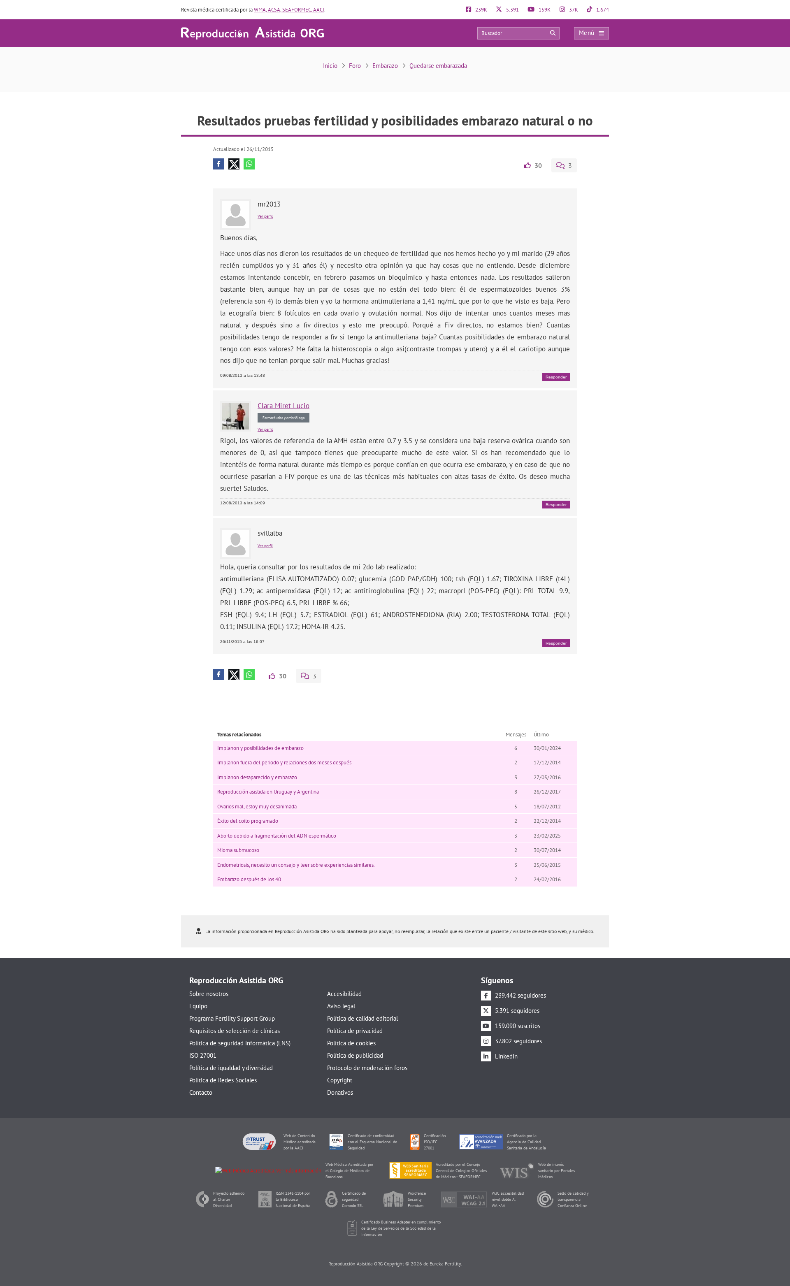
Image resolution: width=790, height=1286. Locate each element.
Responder (556, 377)
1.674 (602, 9)
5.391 (512, 9)
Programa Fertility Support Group (232, 1018)
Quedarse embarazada (438, 66)
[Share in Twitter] (233, 163)
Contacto (200, 1092)
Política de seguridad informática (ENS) (239, 1043)
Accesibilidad (344, 994)
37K (573, 9)
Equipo (198, 1006)
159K (544, 9)
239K (480, 9)
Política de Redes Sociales (223, 1080)
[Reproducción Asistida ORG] (252, 32)
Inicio (330, 66)
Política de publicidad (355, 1055)
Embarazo (385, 66)
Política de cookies (351, 1043)
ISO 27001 (202, 1055)
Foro (355, 66)
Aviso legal (341, 1006)
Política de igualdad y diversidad (231, 1068)
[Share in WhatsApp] (249, 163)
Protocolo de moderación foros (367, 1068)
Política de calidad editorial (362, 1018)
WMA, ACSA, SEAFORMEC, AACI (289, 9)
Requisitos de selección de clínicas (234, 1031)
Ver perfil (265, 216)
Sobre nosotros (208, 994)
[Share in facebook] (218, 163)
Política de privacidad (355, 1031)
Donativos (340, 1092)
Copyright (339, 1080)
